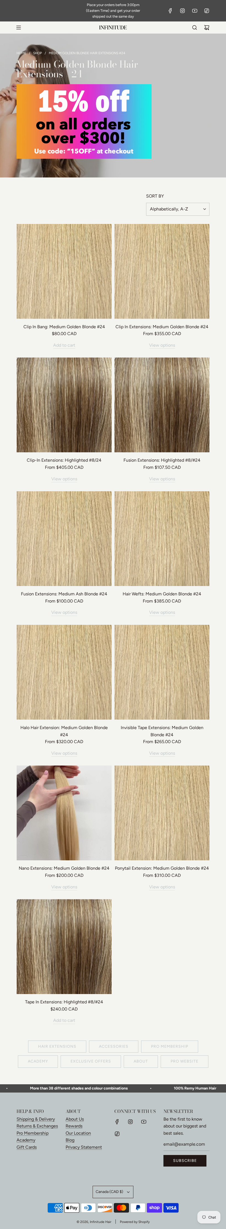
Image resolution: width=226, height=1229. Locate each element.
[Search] (195, 27)
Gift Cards (27, 1147)
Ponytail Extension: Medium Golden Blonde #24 (162, 868)
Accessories (113, 1046)
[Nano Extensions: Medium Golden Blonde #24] (64, 812)
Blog (70, 1140)
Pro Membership (33, 1133)
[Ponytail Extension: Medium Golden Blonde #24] (161, 812)
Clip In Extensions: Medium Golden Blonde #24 (161, 326)
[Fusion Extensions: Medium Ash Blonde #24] (64, 538)
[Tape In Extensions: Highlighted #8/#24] (64, 946)
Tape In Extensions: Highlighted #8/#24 (64, 1001)
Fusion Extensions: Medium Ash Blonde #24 (64, 593)
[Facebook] (170, 10)
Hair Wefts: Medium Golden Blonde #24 (162, 593)
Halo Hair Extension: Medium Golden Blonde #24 (64, 731)
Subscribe (185, 1160)
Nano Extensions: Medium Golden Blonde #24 (64, 868)
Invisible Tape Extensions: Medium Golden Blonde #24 (162, 731)
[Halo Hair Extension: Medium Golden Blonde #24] (64, 672)
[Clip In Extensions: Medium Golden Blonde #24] (161, 271)
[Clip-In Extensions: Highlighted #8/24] (64, 404)
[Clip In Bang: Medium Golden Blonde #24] (64, 271)
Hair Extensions (57, 1046)
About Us (75, 1119)
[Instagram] (182, 10)
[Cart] (207, 27)
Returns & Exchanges (37, 1126)
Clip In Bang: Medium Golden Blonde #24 (64, 326)
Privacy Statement (84, 1147)
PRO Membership (169, 1046)
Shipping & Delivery (36, 1119)
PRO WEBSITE (184, 1061)
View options (162, 345)
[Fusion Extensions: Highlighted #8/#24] (161, 404)
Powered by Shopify (135, 1222)
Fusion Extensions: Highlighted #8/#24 (161, 460)
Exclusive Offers (91, 1061)
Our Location (78, 1133)
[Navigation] (18, 27)
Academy (38, 1061)
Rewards (74, 1126)
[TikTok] (207, 10)
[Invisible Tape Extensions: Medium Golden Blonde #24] (161, 672)
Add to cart (64, 345)
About (141, 1061)
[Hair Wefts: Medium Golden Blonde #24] (161, 538)
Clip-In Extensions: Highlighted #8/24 (64, 460)
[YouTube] (195, 10)
